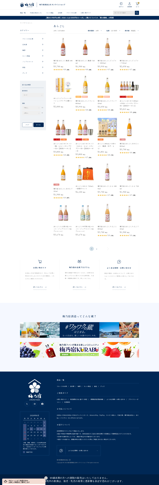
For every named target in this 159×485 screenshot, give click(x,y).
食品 (95, 386)
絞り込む (38, 124)
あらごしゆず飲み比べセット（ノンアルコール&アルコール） (85, 228)
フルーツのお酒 (71, 13)
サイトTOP (23, 22)
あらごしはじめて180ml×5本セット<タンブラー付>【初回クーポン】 (129, 103)
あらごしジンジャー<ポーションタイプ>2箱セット (63, 100)
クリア (27, 124)
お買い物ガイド (86, 13)
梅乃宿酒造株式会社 (62, 460)
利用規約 (67, 402)
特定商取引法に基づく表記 (78, 399)
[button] (23, 481)
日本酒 (60, 13)
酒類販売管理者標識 (97, 399)
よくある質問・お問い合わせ (116, 399)
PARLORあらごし (36, 13)
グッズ (102, 386)
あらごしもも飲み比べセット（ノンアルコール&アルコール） (63, 228)
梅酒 (79, 386)
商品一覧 (23, 13)
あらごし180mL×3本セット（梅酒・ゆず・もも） (107, 146)
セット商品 (50, 13)
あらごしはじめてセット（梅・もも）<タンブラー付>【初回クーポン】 (63, 146)
